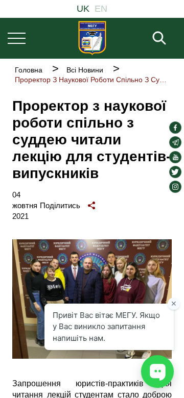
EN (101, 9)
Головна (28, 70)
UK (83, 9)
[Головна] (92, 38)
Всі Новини (84, 70)
